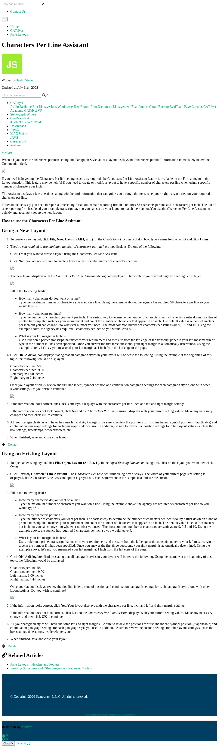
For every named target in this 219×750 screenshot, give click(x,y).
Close (7, 743)
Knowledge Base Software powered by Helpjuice (109, 714)
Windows (64, 106)
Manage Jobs (48, 106)
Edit (35, 106)
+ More (7, 152)
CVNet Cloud (31, 122)
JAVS (14, 137)
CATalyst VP (33, 110)
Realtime (26, 106)
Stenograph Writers (23, 114)
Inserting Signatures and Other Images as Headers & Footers (51, 668)
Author (26, 727)
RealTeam (176, 106)
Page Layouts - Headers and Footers (34, 664)
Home (14, 26)
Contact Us (17, 11)
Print (93, 106)
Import (143, 106)
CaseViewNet (19, 118)
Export (85, 106)
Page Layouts (19, 34)
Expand (21, 743)
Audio (14, 106)
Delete (12, 444)
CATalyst (16, 30)
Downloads (18, 126)
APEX (14, 130)
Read (134, 106)
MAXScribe (18, 133)
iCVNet (15, 122)
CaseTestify (18, 141)
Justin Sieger (25, 80)
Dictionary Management (114, 106)
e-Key (75, 106)
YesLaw (15, 145)
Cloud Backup (159, 106)
